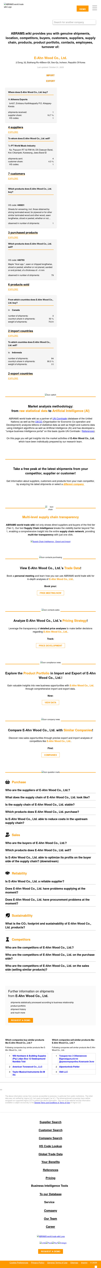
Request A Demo (50, 1251)
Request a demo (20, 1020)
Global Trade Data (51, 1154)
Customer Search (50, 1130)
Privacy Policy (37, 1262)
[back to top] (1, 1089)
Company (50, 1210)
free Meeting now (50, 592)
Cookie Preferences (19, 1262)
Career (50, 1226)
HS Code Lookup (50, 1146)
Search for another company (69, 22)
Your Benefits (50, 1162)
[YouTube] (52, 1243)
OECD (39, 421)
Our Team (50, 1218)
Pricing (50, 1178)
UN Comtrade (59, 418)
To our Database (51, 1194)
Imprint (84, 1262)
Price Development (50, 645)
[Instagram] (59, 1243)
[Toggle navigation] (94, 7)
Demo (82, 9)
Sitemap (74, 1262)
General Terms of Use (57, 1262)
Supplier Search (50, 1122)
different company (73, 484)
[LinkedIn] (40, 1243)
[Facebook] (46, 1243)
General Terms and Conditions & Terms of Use (52, 1102)
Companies (50, 754)
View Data (50, 702)
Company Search (50, 1138)
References (88, 431)
